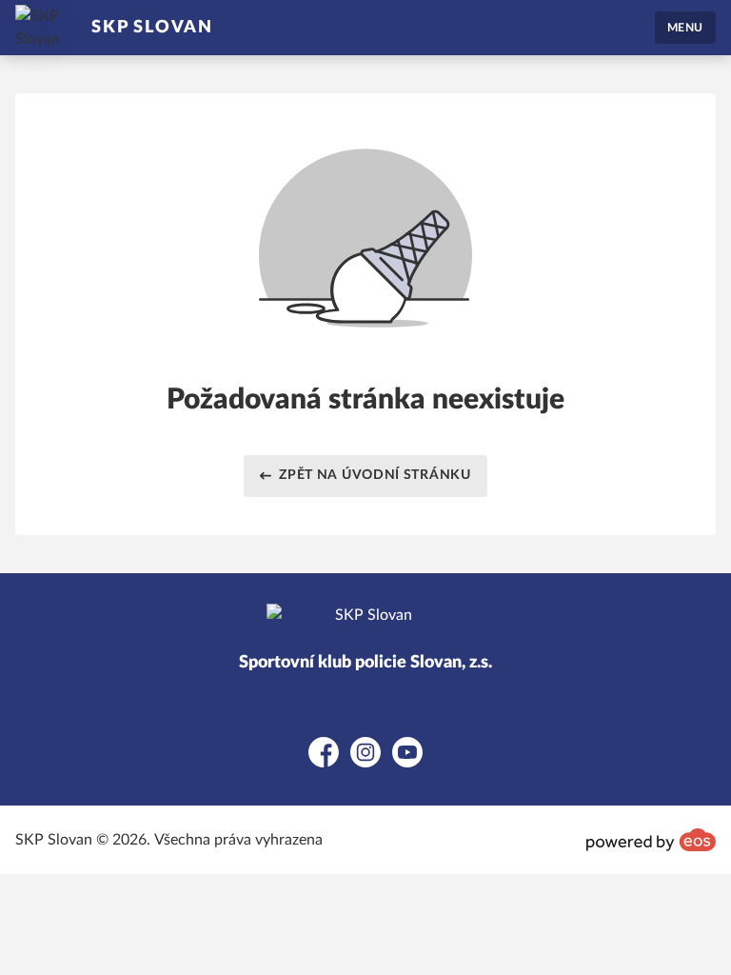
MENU (685, 27)
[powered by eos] (651, 839)
